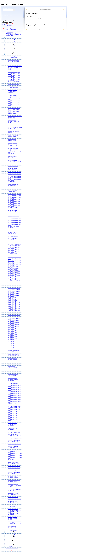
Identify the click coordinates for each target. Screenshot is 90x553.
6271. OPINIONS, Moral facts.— (13, 481)
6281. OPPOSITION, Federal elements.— (14, 494)
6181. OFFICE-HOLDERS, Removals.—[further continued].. (14, 333)
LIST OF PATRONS (10, 32)
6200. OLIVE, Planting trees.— (13, 367)
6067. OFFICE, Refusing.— (12, 137)
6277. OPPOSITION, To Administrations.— (14, 489)
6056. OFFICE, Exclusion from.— (13, 122)
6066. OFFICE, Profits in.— (12, 136)
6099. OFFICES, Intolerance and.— (13, 185)
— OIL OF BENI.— (11, 351)
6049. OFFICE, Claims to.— (12, 113)
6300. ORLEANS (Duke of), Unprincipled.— (15, 523)
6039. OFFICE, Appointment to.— (13, 95)
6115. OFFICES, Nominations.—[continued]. (15, 211)
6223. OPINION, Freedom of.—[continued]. (14, 406)
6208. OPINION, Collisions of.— (13, 379)
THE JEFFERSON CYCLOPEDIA (12, 33)
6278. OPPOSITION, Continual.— (13, 490)
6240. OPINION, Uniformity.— (13, 434)
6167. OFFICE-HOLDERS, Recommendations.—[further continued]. (14, 306)
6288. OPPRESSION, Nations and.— (13, 505)
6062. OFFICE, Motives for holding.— (14, 131)
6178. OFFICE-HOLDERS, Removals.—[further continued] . (14, 327)
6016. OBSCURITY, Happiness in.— (13, 60)
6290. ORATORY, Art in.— (12, 507)
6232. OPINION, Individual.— (12, 423)
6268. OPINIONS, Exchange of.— (13, 477)
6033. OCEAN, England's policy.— (13, 87)
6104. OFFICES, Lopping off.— (13, 192)
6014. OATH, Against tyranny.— (13, 57)
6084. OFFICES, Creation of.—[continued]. (14, 161)
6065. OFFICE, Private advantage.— (13, 135)
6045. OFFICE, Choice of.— (12, 106)
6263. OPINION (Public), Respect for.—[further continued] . (14, 470)
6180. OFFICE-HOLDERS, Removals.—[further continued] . (14, 331)
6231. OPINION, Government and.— (13, 421)
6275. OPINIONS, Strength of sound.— (14, 486)
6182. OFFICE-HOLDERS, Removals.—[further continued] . (14, 335)
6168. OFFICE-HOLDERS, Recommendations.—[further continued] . (14, 308)
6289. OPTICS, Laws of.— (12, 506)
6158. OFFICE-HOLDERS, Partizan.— (14, 288)
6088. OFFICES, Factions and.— (13, 168)
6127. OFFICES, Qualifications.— (13, 232)
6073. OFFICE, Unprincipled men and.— (14, 145)
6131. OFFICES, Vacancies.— (12, 238)
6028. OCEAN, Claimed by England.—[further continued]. (14, 80)
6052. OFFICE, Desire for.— (12, 117)
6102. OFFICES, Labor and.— (12, 190)
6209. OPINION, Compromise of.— (13, 380)
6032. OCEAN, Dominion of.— (13, 86)
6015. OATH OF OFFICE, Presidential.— (14, 58)
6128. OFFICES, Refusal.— (12, 233)
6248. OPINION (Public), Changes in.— (14, 446)
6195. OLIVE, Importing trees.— (13, 359)
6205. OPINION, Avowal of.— (12, 375)
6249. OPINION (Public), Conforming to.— (14, 447)
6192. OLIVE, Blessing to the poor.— (13, 355)
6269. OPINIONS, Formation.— (13, 478)
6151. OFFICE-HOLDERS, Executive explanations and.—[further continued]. (14, 275)
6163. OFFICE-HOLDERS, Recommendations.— (12, 298)
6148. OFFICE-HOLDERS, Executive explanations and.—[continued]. (13, 269)
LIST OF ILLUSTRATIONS (11, 29)
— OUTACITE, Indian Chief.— (13, 530)
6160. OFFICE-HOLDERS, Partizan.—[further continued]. (14, 292)
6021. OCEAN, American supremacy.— (14, 67)
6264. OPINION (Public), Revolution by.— (14, 472)
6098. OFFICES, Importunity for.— (13, 184)
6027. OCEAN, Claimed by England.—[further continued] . (14, 78)
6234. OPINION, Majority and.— (13, 425)
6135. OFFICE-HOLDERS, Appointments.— (14, 244)
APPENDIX (10, 546)
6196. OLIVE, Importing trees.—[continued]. (15, 360)
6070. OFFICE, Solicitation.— (12, 141)
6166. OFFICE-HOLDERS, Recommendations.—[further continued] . (14, 304)
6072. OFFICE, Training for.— (12, 144)
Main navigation (14, 1)
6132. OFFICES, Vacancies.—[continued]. (14, 239)
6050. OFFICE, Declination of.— (13, 114)
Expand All (8, 551)
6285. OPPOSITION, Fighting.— (13, 501)
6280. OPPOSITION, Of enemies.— (13, 493)
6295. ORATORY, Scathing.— (12, 515)
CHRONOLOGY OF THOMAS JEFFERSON (13, 30)
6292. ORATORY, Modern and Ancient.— (14, 510)
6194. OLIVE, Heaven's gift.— (12, 358)
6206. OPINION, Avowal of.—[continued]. (14, 376)
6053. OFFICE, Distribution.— (12, 118)
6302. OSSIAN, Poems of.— (12, 526)
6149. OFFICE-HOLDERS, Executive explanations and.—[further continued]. (14, 271)
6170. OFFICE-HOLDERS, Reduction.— (14, 311)
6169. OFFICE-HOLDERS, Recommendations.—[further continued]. (14, 310)
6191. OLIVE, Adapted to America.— (13, 354)
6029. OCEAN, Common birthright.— (14, 81)
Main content (8, 1)
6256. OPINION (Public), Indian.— (13, 459)
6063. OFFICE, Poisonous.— (12, 132)
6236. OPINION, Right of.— (12, 428)
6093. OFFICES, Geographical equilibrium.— (15, 176)
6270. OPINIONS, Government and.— (14, 480)
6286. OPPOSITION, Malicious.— (13, 502)
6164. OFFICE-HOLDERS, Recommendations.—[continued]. (13, 300)
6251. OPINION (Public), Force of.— (13, 450)
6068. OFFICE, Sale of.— (12, 139)
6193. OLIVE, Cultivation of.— (13, 356)
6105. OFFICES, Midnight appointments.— (14, 194)
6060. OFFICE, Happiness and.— (13, 128)
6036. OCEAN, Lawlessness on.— (13, 91)
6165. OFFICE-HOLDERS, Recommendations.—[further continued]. (14, 302)
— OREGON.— (11, 522)
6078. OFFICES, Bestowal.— (12, 153)
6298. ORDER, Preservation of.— (13, 519)
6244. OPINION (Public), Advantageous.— (14, 440)
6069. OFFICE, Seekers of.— (12, 140)
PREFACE (9, 28)
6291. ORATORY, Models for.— (13, 509)
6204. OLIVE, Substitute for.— (13, 374)
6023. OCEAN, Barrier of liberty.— (13, 70)
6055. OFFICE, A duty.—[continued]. (13, 121)
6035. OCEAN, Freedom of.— (12, 90)
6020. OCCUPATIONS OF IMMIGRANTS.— (15, 66)
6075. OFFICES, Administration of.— (13, 148)
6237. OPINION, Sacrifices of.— (13, 429)
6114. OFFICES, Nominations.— (13, 210)
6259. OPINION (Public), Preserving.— (14, 463)
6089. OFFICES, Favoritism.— (12, 169)
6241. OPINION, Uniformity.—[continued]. (14, 435)
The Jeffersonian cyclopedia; (7, 15)
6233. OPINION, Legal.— (12, 424)
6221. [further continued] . (12, 403)
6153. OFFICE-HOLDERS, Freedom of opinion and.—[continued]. (14, 279)
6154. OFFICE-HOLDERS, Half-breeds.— (14, 280)
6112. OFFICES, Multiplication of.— (13, 207)
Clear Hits (3, 24)
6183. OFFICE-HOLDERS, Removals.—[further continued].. (14, 337)
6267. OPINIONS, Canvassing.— (13, 476)
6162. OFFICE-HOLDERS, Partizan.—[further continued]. (14, 296)
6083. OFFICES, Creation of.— (13, 160)
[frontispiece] (9, 25)
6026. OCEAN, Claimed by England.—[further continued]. (14, 76)
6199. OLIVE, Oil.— (11, 366)
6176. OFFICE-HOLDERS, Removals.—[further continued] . (14, 323)
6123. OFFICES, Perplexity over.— (13, 226)
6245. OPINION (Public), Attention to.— (14, 441)
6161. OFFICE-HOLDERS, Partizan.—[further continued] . (14, 294)
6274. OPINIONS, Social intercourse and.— (14, 485)
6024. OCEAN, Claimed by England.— (14, 72)
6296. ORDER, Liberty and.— (12, 517)
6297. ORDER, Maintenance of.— (13, 518)
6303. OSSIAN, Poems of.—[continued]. (14, 527)
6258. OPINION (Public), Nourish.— (13, 462)
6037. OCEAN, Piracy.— (12, 92)
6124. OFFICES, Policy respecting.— (13, 227)
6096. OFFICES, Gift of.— (12, 181)
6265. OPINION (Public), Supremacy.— (14, 473)
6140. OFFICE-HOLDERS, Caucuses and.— (14, 253)
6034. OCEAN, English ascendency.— (14, 88)
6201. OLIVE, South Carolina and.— (13, 368)
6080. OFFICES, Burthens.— (12, 156)
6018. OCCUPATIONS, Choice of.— (13, 62)
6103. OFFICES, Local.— (12, 191)
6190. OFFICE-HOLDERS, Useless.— (13, 350)
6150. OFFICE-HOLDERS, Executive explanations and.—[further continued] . (14, 273)
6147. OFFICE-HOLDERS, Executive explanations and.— (13, 267)
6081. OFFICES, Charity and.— (13, 157)
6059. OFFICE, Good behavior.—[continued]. (15, 127)
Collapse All (4, 551)
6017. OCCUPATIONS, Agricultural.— (14, 61)
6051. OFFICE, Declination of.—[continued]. (15, 116)
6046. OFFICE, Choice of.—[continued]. (14, 108)
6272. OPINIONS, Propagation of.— (13, 482)
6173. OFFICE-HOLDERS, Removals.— (14, 317)
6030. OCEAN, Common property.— (13, 82)
